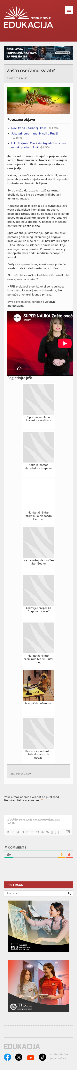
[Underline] (17, 832)
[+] (57, 832)
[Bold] (7, 832)
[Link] (47, 832)
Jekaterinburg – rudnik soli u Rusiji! (34, 133)
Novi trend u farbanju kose (29, 128)
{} (52, 832)
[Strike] (22, 832)
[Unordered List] (32, 832)
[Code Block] (42, 832)
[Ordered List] (27, 832)
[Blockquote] (37, 832)
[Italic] (12, 832)
